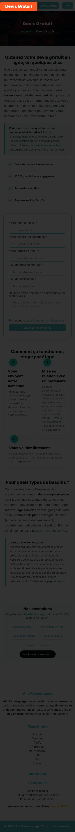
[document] (37, 416)
